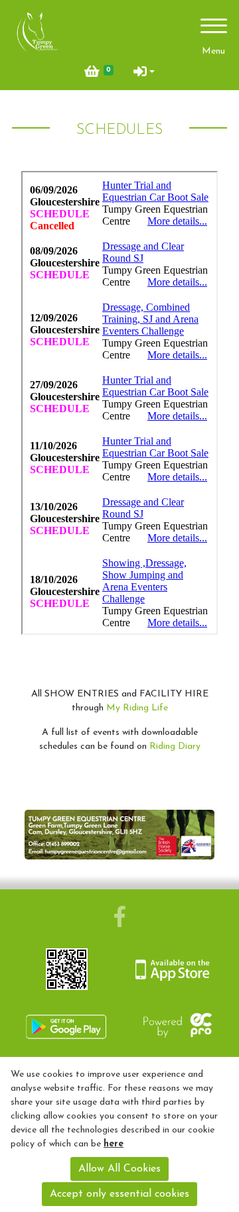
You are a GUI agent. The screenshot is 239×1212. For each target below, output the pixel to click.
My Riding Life (137, 708)
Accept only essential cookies (119, 1194)
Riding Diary (174, 746)
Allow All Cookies (119, 1169)
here (113, 1144)
